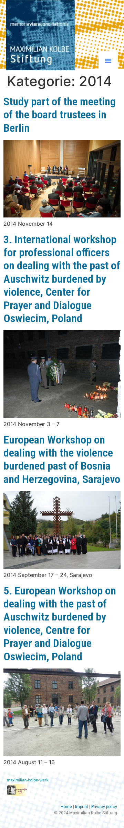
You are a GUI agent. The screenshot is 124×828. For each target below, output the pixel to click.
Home (66, 806)
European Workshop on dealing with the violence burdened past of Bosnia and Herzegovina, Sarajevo (61, 459)
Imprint (81, 806)
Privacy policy (104, 806)
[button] (108, 61)
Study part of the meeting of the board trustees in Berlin (59, 114)
